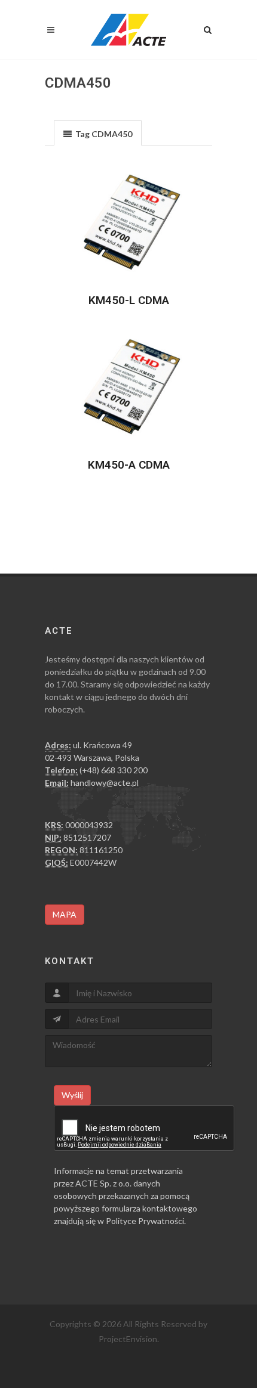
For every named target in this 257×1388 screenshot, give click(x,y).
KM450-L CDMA (128, 300)
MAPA (65, 914)
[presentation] (97, 133)
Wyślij (72, 1095)
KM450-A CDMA (129, 465)
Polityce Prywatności (145, 1221)
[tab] (98, 132)
